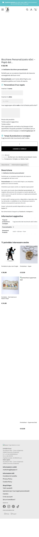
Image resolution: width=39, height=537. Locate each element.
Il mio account (7, 496)
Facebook (22, 211)
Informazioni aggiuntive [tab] (19, 165)
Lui (19, 159)
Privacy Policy (7, 479)
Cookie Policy (7, 482)
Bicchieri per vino (13, 157)
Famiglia (15, 159)
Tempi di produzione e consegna (17, 136)
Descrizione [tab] (5, 165)
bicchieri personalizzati (25, 190)
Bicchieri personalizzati (25, 157)
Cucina (35, 157)
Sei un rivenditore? (9, 499)
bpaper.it (4, 208)
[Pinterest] (14, 506)
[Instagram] (9, 506)
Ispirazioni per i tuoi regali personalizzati (16, 491)
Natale (23, 159)
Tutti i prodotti (7, 488)
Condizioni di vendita (10, 476)
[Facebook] (5, 506)
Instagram (29, 211)
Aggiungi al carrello (19, 149)
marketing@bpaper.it (27, 131)
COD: (2, 155)
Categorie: (4, 157)
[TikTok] (17, 506)
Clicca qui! (25, 4)
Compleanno (8, 159)
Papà (26, 159)
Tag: (2, 159)
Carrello (5, 494)
